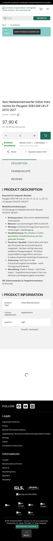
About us (5, 468)
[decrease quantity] (6, 136)
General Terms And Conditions (14, 430)
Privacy (5, 426)
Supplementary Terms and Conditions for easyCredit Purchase (26, 434)
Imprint (5, 441)
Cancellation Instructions (12, 445)
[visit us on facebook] (19, 406)
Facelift (24, 329)
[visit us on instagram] (32, 406)
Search (42, 18)
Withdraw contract (27, 527)
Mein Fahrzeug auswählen (26, 31)
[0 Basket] (41, 9)
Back (4, 25)
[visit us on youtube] (25, 406)
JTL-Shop (19, 523)
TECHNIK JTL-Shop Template (35, 523)
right (23, 322)
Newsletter (6, 479)
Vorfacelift (33, 329)
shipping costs (20, 127)
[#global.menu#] (48, 9)
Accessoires (15, 25)
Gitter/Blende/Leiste (30, 302)
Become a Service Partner (12, 464)
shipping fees (43, 521)
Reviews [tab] (16, 179)
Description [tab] (19, 163)
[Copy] (18, 114)
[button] (48, 399)
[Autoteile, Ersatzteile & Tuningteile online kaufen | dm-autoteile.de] (19, 9)
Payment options (8, 471)
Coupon (5, 460)
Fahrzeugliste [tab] (21, 171)
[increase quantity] (34, 136)
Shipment (6, 475)
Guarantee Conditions (11, 422)
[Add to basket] (45, 135)
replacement (27, 312)
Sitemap (5, 438)
